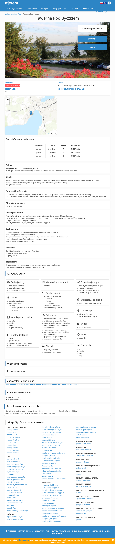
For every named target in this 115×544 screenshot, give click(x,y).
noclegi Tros (11, 445)
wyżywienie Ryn (13, 472)
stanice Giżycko (47, 466)
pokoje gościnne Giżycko (51, 458)
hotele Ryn (11, 474)
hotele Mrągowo (48, 503)
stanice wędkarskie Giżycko (52, 468)
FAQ (47, 531)
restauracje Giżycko (49, 463)
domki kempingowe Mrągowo (53, 493)
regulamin (39, 531)
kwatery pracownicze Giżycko (52, 443)
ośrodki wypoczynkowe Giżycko (53, 453)
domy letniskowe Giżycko (51, 427)
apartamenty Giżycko (15, 519)
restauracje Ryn (13, 495)
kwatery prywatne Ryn (15, 479)
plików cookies (23, 540)
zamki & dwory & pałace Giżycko (54, 479)
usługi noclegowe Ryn (15, 503)
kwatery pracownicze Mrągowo (53, 508)
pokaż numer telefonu (13, 85)
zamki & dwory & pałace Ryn (17, 511)
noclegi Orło (11, 442)
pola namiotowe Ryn (14, 492)
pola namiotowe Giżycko (51, 461)
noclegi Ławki (12, 435)
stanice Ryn (11, 498)
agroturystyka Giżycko (15, 517)
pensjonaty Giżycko (49, 455)
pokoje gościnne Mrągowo (51, 521)
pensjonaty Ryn (13, 487)
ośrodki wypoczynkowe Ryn (17, 485)
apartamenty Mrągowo (50, 487)
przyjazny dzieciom (83, 462)
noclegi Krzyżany (13, 437)
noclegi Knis (11, 432)
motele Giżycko (47, 450)
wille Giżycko (46, 474)
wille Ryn (10, 505)
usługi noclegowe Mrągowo (86, 432)
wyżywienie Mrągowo (50, 498)
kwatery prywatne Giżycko (51, 445)
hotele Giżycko (47, 437)
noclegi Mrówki (12, 448)
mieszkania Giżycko (49, 448)
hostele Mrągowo (48, 500)
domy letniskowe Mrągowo (52, 490)
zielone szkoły (81, 468)
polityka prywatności (60, 531)
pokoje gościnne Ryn (14, 490)
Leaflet (48, 134)
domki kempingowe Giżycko (52, 430)
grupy (78, 474)
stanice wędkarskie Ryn (15, 500)
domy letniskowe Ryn (15, 464)
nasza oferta (84, 531)
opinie (92, 47)
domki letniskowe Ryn (15, 469)
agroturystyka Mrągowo (50, 485)
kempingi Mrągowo (49, 506)
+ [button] (8, 99)
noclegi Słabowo (13, 453)
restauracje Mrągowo (84, 430)
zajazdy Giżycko (47, 476)
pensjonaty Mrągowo (49, 518)
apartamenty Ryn (13, 461)
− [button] (8, 102)
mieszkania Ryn (13, 482)
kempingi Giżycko (48, 440)
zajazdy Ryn (11, 508)
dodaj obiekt (97, 531)
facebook (11, 531)
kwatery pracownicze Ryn (16, 477)
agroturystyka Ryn (14, 459)
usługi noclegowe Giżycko (51, 471)
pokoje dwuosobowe (83, 444)
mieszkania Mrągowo (50, 513)
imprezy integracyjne (84, 511)
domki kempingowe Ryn (16, 467)
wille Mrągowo (81, 435)
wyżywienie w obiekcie (84, 456)
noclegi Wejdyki (13, 440)
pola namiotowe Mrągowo (86, 427)
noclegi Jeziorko (13, 450)
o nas (74, 531)
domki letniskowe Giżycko (51, 432)
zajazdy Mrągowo (82, 437)
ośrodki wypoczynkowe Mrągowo (54, 516)
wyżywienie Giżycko (49, 435)
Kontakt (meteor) (25, 531)
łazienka (79, 492)
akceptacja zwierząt (83, 450)
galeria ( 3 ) (92, 38)
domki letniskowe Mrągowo (52, 495)
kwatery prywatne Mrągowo (52, 511)
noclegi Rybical (12, 429)
